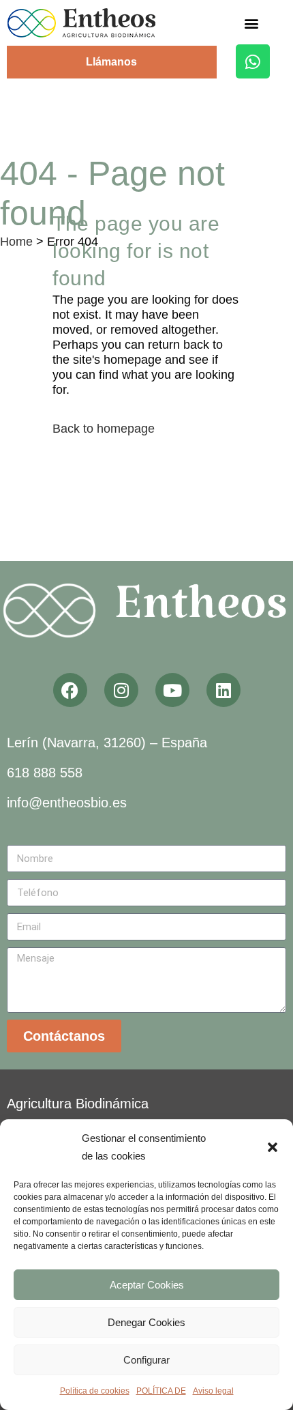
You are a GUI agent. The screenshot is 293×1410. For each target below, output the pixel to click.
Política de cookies (94, 1391)
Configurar (146, 1360)
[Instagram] (121, 690)
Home (16, 241)
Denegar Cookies (146, 1322)
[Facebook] (70, 690)
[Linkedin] (223, 690)
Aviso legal (213, 1391)
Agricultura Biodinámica (78, 1103)
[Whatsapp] (253, 61)
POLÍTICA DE (161, 1391)
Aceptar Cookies (147, 1285)
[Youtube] (172, 690)
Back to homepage (103, 428)
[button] (272, 1147)
